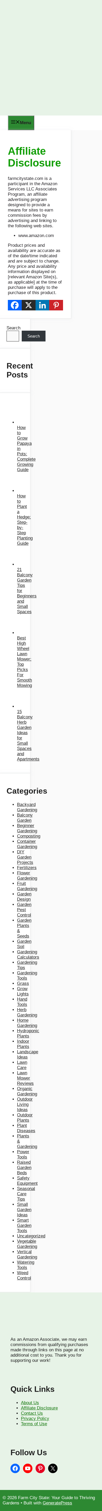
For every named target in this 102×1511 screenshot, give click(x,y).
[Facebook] (15, 305)
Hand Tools (22, 1002)
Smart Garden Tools (24, 1225)
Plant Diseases (26, 1128)
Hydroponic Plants (28, 1033)
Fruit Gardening (27, 886)
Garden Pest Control (24, 910)
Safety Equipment (27, 1181)
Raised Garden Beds (24, 1167)
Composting (28, 836)
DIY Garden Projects (25, 857)
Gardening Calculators (28, 954)
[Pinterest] (56, 305)
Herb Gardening (27, 1012)
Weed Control (24, 1275)
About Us (30, 1402)
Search (13, 327)
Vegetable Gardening (27, 1244)
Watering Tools (25, 1265)
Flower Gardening (27, 875)
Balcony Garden (25, 818)
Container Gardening (27, 844)
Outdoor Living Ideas (25, 1104)
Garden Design (24, 897)
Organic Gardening (27, 1091)
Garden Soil (24, 944)
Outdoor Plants (25, 1117)
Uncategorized (31, 1235)
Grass (23, 983)
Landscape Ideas (27, 1054)
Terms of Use (34, 1423)
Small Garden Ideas (24, 1209)
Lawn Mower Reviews (25, 1078)
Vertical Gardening (27, 1254)
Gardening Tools (27, 975)
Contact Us (32, 1413)
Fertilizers (27, 867)
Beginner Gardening (27, 828)
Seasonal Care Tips (26, 1194)
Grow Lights (23, 991)
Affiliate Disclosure (39, 1408)
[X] (29, 305)
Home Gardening (27, 1023)
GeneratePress (57, 1502)
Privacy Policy (35, 1418)
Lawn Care (22, 1065)
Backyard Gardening (27, 807)
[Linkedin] (42, 305)
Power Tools (23, 1154)
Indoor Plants (23, 1044)
